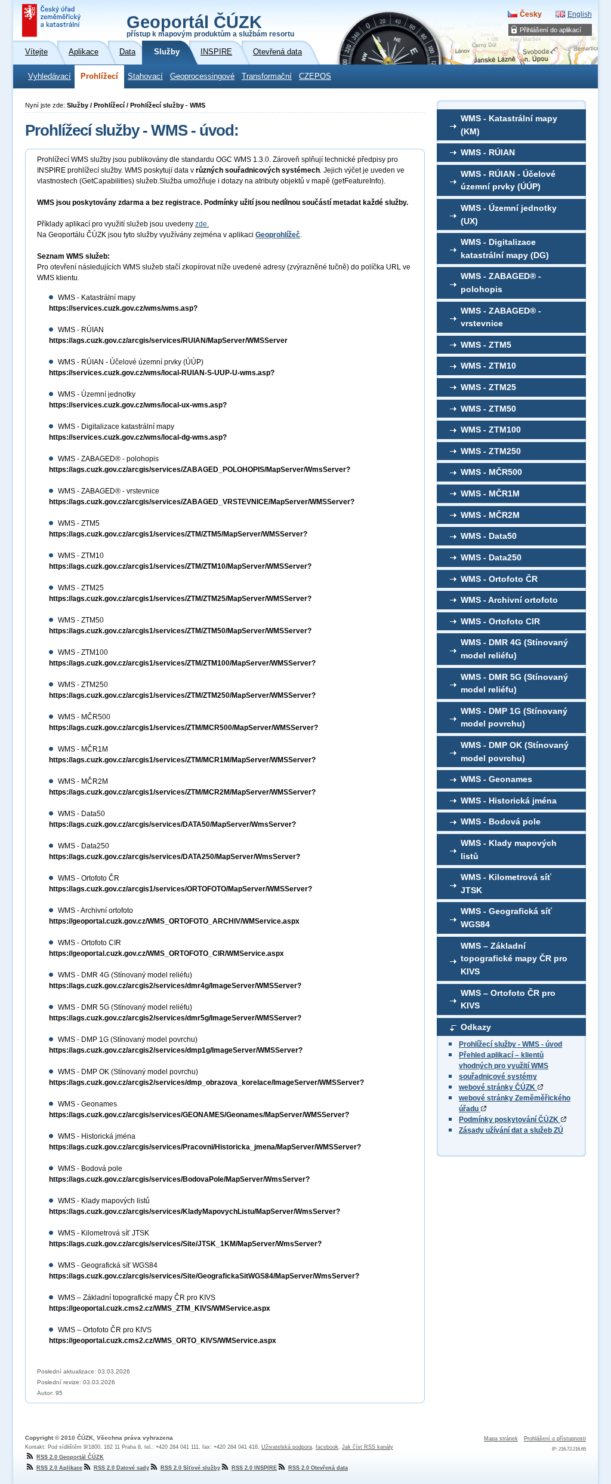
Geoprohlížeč (277, 235)
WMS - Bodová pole (501, 821)
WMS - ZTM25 (488, 387)
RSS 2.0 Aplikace (59, 1468)
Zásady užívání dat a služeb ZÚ (511, 1130)
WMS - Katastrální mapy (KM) (509, 125)
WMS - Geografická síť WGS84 (506, 917)
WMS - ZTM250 (491, 451)
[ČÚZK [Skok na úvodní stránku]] (52, 20)
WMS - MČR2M (490, 515)
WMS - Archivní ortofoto (509, 600)
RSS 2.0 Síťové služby (190, 1468)
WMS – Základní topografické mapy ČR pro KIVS (514, 958)
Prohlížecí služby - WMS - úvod (510, 1044)
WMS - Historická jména (509, 800)
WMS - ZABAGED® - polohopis (501, 282)
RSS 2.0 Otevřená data (318, 1468)
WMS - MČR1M (490, 493)
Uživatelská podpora (286, 1447)
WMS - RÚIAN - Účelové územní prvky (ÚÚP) (508, 180)
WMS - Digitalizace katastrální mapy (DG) (505, 248)
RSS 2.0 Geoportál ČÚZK (70, 1457)
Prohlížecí (99, 76)
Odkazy (476, 1027)
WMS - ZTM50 (488, 408)
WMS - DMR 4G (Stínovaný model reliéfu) (514, 648)
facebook (327, 1447)
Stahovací (145, 76)
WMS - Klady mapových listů (509, 849)
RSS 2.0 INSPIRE (254, 1468)
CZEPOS (315, 76)
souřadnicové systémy (498, 1076)
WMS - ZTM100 (491, 429)
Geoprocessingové (202, 76)
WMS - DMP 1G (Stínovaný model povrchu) (514, 717)
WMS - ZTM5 (486, 344)
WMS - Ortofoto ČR (499, 579)
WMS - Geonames (496, 779)
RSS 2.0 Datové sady (121, 1468)
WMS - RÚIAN (488, 152)
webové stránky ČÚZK (498, 1087)
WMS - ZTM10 (488, 365)
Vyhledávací (49, 76)
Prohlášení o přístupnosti (555, 1439)
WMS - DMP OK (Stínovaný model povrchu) (515, 751)
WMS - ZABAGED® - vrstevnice (501, 317)
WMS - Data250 (491, 557)
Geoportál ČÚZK (210, 25)
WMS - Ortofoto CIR (500, 621)
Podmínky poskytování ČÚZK (509, 1119)
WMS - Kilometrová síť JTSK (506, 883)
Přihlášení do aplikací (550, 29)
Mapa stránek (501, 1439)
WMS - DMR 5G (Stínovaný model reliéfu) (514, 683)
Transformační (267, 76)
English (579, 14)
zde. (202, 224)
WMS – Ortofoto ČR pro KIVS (508, 999)
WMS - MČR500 (491, 472)
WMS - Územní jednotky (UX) (509, 214)
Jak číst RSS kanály (367, 1447)
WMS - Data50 (489, 536)
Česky (531, 14)
